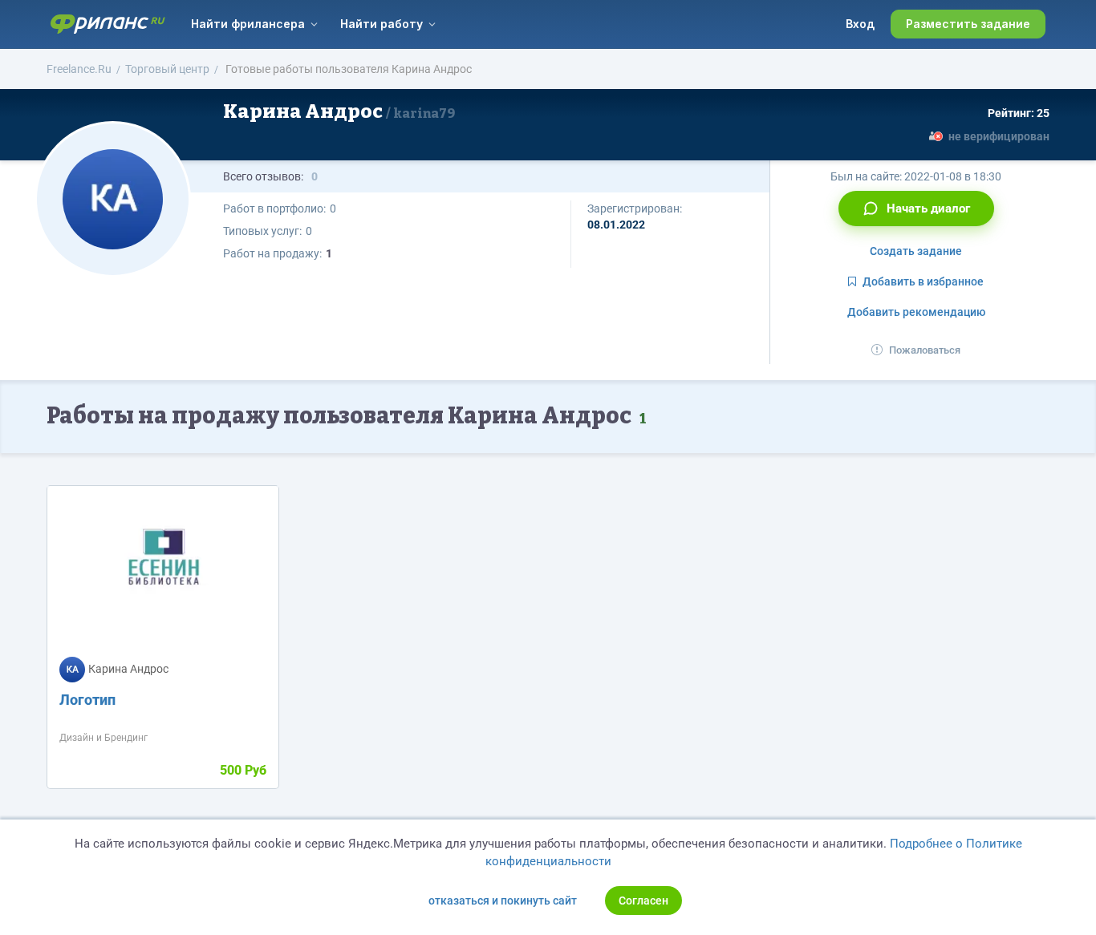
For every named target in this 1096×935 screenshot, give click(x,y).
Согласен (643, 900)
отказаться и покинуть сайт (502, 900)
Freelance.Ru (79, 69)
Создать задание (916, 251)
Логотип (87, 699)
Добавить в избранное (923, 281)
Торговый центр (167, 69)
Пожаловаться (924, 350)
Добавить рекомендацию (916, 312)
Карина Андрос (339, 111)
